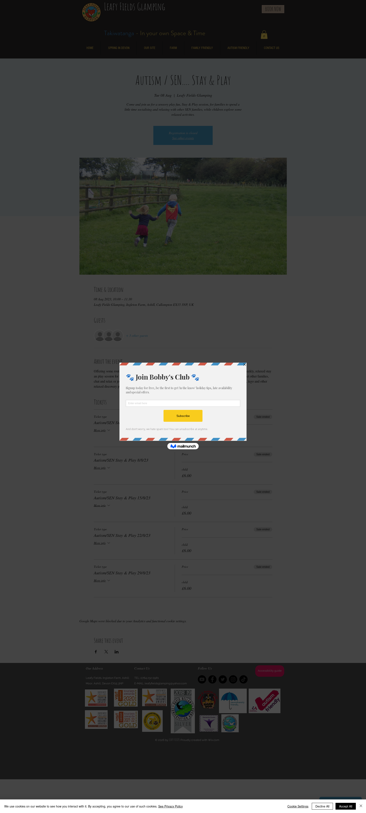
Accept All (345, 806)
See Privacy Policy (170, 806)
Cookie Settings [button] (297, 806)
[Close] (360, 806)
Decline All (322, 806)
